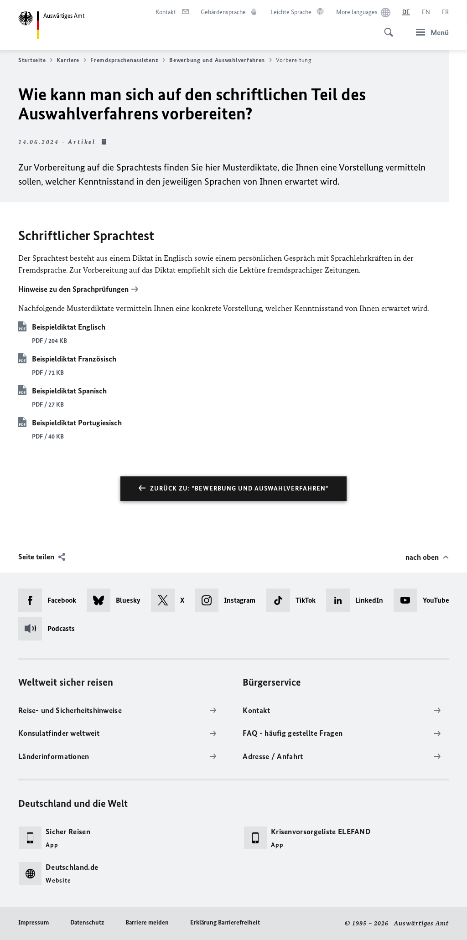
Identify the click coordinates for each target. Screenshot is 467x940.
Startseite (32, 60)
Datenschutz (87, 922)
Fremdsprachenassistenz (124, 60)
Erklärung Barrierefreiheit (225, 922)
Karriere (68, 60)
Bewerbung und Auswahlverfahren (217, 60)
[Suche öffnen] (386, 27)
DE (406, 12)
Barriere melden (147, 922)
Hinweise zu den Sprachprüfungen (73, 289)
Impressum (33, 922)
